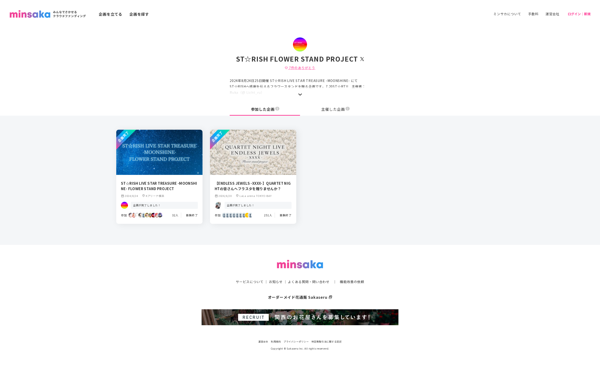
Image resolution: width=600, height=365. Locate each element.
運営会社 (552, 13)
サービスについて (249, 281)
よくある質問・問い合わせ (309, 281)
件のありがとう (300, 67)
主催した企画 (335, 109)
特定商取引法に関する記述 (326, 341)
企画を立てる (110, 14)
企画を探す (139, 14)
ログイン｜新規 (579, 13)
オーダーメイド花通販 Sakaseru (300, 297)
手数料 (533, 13)
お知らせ (276, 281)
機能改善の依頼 (352, 281)
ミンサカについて (507, 13)
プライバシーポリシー (296, 341)
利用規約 (276, 341)
